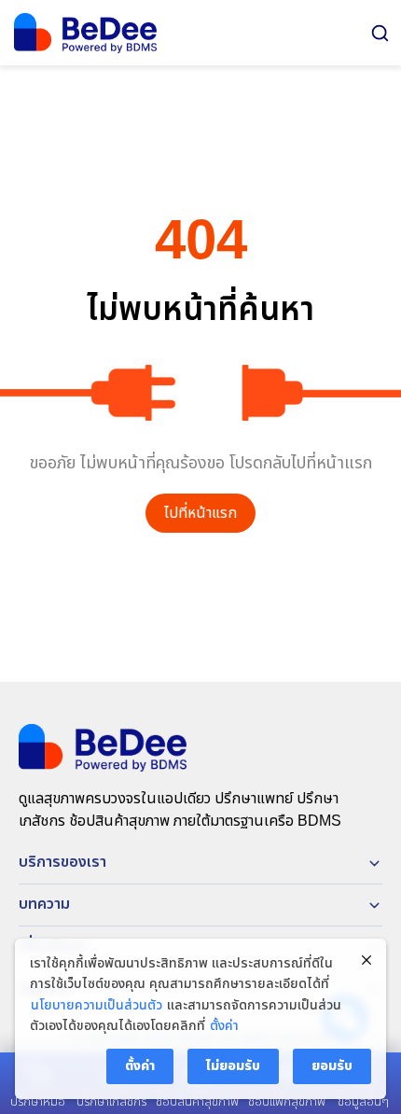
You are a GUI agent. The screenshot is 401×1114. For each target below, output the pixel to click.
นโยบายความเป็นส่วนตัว (96, 1005)
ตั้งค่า (224, 1026)
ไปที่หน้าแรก (200, 513)
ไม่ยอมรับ (233, 1066)
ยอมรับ (332, 1066)
